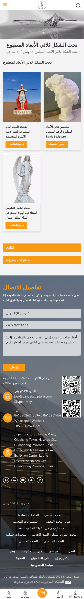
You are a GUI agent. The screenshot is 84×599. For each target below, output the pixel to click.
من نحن (53, 551)
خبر (40, 551)
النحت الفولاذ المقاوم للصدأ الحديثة (54, 534)
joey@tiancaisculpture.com (33, 396)
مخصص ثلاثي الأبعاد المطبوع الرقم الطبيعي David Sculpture (59, 131)
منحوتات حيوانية (16, 534)
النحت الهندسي (54, 541)
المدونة (20, 558)
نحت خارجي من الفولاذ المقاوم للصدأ (41, 528)
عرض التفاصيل (16, 143)
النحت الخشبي (28, 541)
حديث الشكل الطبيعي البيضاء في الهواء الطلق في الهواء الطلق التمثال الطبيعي (22, 213)
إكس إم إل (62, 558)
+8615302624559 (27, 426)
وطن (26, 51)
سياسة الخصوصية (42, 565)
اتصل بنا (70, 551)
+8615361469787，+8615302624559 (41, 415)
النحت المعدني (53, 515)
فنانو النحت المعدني (57, 521)
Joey (28, 402)
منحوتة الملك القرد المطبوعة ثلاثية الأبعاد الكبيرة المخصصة (18, 131)
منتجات (26, 551)
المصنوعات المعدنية (26, 521)
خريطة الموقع (40, 558)
